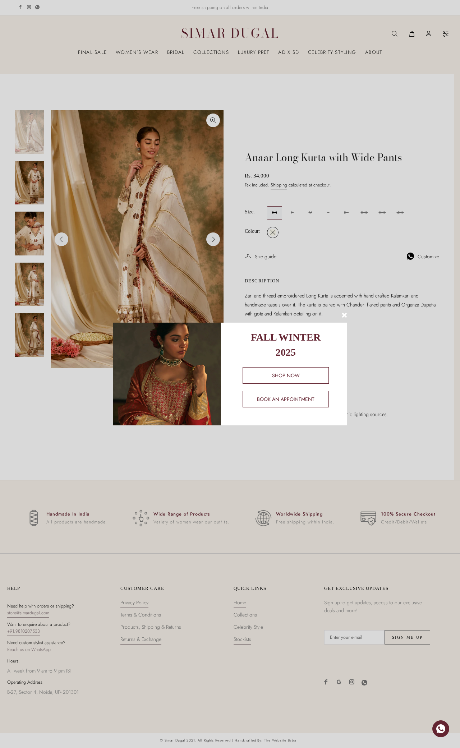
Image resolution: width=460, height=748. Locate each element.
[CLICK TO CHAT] (440, 728)
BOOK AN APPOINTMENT (285, 399)
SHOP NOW (286, 375)
